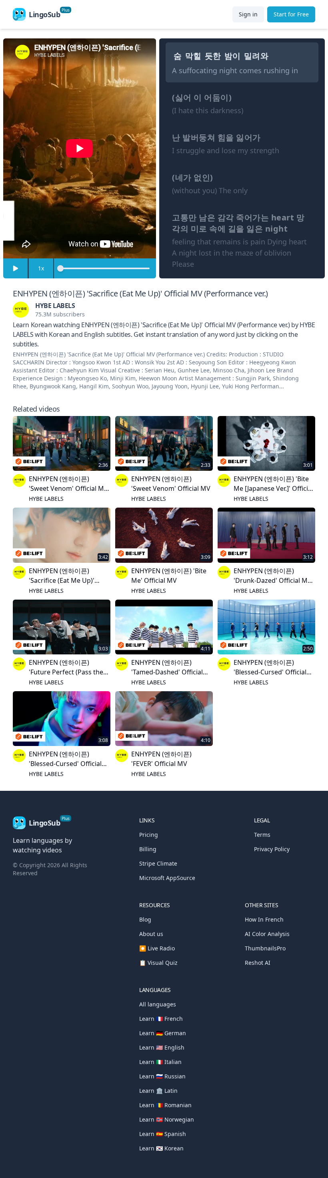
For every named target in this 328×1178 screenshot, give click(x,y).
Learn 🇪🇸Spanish (162, 1134)
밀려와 (256, 55)
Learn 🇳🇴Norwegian (166, 1119)
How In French (264, 919)
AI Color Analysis (267, 934)
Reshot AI (257, 962)
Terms (262, 834)
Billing (147, 849)
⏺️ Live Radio (157, 948)
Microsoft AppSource (167, 878)
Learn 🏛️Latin (158, 1090)
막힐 (193, 55)
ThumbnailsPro (265, 948)
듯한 (213, 55)
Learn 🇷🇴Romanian (165, 1105)
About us (151, 934)
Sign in (248, 14)
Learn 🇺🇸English (161, 1047)
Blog (145, 919)
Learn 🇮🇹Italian (160, 1062)
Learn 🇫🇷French (161, 1018)
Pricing (148, 834)
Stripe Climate (158, 863)
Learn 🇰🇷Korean (161, 1148)
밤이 (232, 55)
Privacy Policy (272, 849)
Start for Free (291, 14)
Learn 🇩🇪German (162, 1033)
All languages (157, 1004)
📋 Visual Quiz (158, 962)
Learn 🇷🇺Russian (162, 1076)
